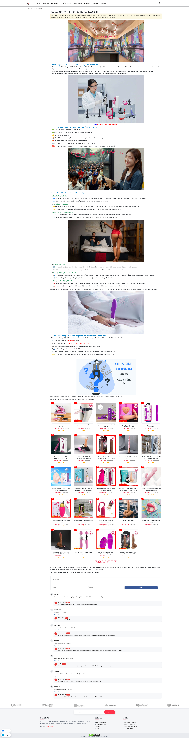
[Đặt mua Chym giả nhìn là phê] (128, 508)
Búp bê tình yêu (77, 3)
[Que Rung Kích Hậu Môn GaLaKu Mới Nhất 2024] (128, 444)
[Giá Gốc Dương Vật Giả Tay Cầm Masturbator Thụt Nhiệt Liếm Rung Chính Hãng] (151, 476)
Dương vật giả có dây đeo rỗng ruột (83, 425)
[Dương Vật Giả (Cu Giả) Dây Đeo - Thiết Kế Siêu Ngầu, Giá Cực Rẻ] (83, 444)
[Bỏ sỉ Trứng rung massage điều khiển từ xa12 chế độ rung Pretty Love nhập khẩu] (106, 540)
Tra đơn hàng (109, 712)
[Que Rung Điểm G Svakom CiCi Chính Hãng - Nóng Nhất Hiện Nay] (61, 444)
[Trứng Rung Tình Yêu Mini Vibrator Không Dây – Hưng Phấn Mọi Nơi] (83, 476)
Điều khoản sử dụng (101, 722)
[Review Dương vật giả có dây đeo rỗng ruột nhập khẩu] (83, 412)
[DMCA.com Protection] (94, 734)
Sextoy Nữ (37, 3)
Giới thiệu (98, 726)
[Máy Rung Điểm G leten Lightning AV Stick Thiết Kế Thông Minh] (151, 444)
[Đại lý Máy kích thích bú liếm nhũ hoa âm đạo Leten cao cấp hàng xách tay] (106, 476)
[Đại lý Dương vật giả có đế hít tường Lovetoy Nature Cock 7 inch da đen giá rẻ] (106, 444)
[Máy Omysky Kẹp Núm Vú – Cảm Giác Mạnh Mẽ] (106, 412)
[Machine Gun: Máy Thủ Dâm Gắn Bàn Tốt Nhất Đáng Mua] (61, 412)
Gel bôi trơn (87, 3)
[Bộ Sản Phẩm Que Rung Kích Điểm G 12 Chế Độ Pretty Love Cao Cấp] (151, 412)
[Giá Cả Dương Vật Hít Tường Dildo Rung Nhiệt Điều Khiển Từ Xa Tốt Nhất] (61, 540)
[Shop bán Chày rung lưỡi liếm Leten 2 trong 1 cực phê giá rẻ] (83, 540)
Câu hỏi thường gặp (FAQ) (130, 726)
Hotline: (47, 726)
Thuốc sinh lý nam (66, 3)
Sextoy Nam (46, 3)
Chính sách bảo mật (101, 724)
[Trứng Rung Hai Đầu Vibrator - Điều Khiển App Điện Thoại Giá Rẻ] (151, 508)
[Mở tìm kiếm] (160, 3)
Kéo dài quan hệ (55, 3)
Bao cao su (95, 3)
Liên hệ (98, 728)
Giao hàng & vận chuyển (130, 722)
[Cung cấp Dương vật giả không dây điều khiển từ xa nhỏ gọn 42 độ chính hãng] (128, 412)
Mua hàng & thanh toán (129, 724)
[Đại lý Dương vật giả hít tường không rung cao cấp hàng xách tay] (83, 508)
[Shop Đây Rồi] (28, 3)
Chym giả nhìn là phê (128, 520)
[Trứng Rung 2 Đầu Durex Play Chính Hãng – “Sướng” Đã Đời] (61, 476)
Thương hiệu (104, 3)
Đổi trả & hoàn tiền (128, 728)
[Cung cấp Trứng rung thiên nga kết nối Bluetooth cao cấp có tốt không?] (106, 508)
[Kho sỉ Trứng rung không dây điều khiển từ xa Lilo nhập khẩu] (61, 508)
